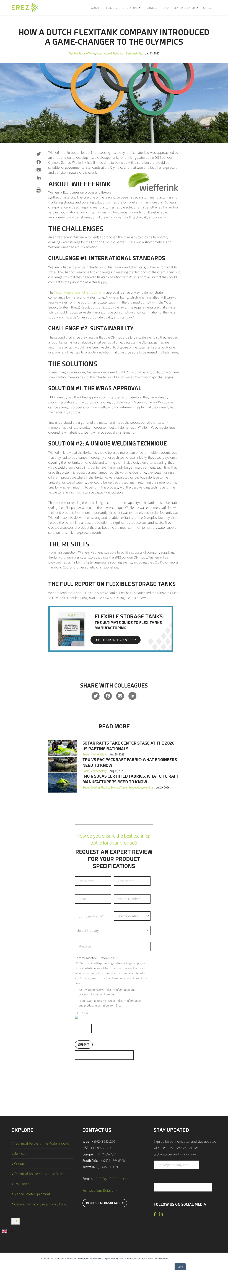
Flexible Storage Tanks (82, 53)
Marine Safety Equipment (32, 1194)
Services (20, 1153)
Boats (85, 754)
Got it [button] (180, 1266)
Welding (148, 787)
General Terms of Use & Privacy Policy (40, 1204)
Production (135, 787)
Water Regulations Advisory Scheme (79, 292)
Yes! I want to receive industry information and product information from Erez (107, 991)
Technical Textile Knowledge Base (38, 1173)
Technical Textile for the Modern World (41, 1143)
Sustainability (134, 53)
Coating (95, 787)
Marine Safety (98, 754)
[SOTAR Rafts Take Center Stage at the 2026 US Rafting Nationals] (62, 747)
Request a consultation (105, 1203)
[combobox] (8, 1231)
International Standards (110, 53)
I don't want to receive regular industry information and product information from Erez (110, 1002)
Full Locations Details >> (99, 1190)
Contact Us (22, 1163)
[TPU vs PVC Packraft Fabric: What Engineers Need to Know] (62, 764)
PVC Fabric (21, 1184)
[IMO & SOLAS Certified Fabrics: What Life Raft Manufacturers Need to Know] (62, 782)
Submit (83, 1044)
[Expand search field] (15, 1221)
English (11, 1231)
